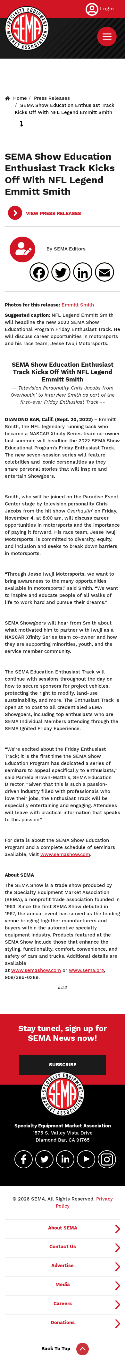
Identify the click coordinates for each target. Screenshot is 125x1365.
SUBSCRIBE (62, 1065)
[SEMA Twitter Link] (41, 1159)
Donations (63, 1322)
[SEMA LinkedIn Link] (62, 1159)
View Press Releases (53, 213)
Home (20, 98)
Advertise (62, 1265)
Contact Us (62, 1246)
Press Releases (52, 98)
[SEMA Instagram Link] (104, 1159)
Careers (63, 1303)
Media (62, 1284)
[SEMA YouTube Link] (83, 1159)
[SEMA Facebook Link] (20, 1159)
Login (107, 8)
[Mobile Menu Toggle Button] (107, 36)
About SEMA (62, 1228)
